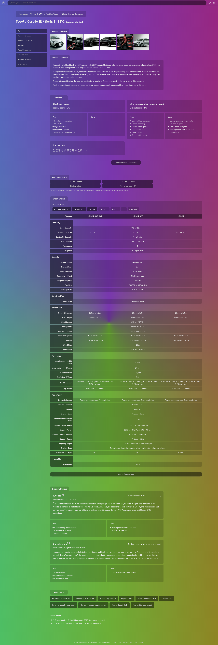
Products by (108, 598)
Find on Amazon (75, 182)
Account (141, 642)
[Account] (214, 3)
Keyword (126, 598)
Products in (85, 598)
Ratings (21, 45)
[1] (63, 495)
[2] (68, 543)
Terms (119, 642)
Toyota (33, 14)
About (114, 642)
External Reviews (25, 59)
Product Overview (25, 40)
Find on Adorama (128, 182)
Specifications (23, 55)
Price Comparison (24, 50)
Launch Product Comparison (126, 163)
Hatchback (23, 14)
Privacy (125, 642)
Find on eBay (75, 186)
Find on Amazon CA (128, 186)
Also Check (22, 64)
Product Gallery (24, 36)
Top (19, 31)
